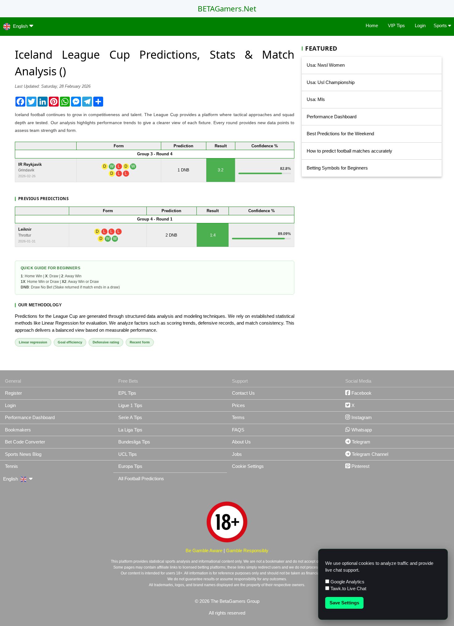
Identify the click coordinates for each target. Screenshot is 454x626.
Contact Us (243, 393)
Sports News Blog (23, 454)
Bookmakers (18, 429)
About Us (241, 441)
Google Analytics (346, 581)
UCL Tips (127, 454)
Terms (238, 417)
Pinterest (359, 466)
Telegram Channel (369, 454)
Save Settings (344, 602)
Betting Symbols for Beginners (337, 167)
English (20, 26)
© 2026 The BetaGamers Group (227, 601)
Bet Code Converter (25, 441)
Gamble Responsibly (247, 550)
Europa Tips (130, 466)
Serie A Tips (130, 417)
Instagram (361, 417)
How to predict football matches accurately (349, 150)
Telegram (360, 441)
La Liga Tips (130, 429)
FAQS (238, 429)
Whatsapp (361, 429)
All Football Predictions (141, 478)
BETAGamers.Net (227, 8)
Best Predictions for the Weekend (340, 133)
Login (420, 25)
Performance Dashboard (331, 116)
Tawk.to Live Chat (347, 588)
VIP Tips (396, 25)
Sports (441, 25)
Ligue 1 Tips (130, 405)
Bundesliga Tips (134, 441)
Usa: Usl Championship (331, 82)
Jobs (237, 454)
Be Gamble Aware (204, 550)
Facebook (361, 393)
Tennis (11, 466)
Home (372, 25)
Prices (238, 405)
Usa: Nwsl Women (326, 65)
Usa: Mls (316, 99)
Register (13, 393)
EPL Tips (127, 393)
